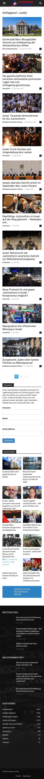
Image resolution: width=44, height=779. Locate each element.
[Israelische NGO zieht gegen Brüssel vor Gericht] (11, 463)
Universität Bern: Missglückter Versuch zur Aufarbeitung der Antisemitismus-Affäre (19, 42)
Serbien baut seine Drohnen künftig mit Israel (10, 575)
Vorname (6, 408)
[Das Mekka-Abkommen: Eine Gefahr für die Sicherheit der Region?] (32, 516)
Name (5, 418)
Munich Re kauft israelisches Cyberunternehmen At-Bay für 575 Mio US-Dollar (32, 477)
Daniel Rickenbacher (9, 49)
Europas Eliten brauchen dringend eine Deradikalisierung (11, 527)
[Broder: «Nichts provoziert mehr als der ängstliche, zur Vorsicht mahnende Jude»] (11, 492)
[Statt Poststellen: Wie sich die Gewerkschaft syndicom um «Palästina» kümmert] (32, 564)
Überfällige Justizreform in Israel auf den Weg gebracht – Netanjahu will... (21, 219)
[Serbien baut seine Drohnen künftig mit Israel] (11, 564)
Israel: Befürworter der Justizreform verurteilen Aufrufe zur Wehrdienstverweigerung (20, 256)
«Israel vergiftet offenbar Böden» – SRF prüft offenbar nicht (32, 503)
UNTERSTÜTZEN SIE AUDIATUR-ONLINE (22, 591)
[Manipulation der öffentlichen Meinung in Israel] (22, 313)
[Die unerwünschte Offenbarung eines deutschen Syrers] (8, 620)
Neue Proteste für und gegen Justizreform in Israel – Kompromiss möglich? (18, 292)
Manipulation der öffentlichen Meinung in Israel (19, 328)
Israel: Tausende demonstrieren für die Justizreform (20, 117)
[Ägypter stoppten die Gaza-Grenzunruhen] (8, 646)
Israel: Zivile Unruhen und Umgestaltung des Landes (17, 151)
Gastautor (6, 88)
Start (4, 9)
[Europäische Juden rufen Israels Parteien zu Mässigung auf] (22, 347)
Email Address (8, 429)
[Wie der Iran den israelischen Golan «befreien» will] (8, 665)
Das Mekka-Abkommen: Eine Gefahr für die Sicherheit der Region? (32, 527)
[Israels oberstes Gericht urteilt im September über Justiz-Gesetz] (22, 170)
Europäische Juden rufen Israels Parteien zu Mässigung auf (20, 361)
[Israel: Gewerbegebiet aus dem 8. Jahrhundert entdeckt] (32, 540)
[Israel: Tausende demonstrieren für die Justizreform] (22, 103)
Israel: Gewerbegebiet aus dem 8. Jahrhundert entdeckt (32, 551)
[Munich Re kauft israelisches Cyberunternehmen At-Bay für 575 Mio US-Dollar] (32, 463)
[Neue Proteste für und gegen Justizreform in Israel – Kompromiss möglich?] (22, 277)
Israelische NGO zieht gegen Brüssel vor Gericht (10, 474)
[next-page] (26, 377)
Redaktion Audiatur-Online (12, 122)
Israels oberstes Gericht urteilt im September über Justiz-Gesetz (21, 184)
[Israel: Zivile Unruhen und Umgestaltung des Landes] (22, 136)
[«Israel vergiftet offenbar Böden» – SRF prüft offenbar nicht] (32, 492)
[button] (4, 3)
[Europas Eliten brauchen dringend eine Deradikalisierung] (11, 516)
